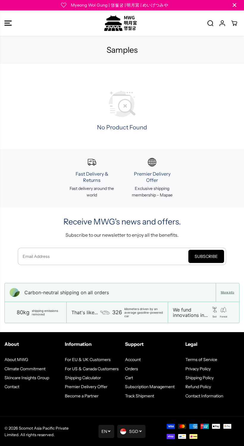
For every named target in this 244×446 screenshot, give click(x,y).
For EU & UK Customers (88, 359)
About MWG (16, 359)
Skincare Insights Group (26, 377)
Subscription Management (150, 386)
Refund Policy (198, 386)
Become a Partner (81, 396)
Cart (129, 377)
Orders (131, 368)
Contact (11, 386)
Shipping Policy (199, 377)
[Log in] (222, 23)
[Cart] (234, 23)
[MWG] (120, 23)
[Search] (210, 23)
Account (133, 359)
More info (227, 292)
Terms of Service (201, 359)
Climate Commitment (25, 368)
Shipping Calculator (83, 377)
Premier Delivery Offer (86, 386)
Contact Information (204, 396)
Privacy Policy (198, 368)
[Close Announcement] (234, 5)
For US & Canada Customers (92, 368)
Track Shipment (139, 396)
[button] (8, 23)
